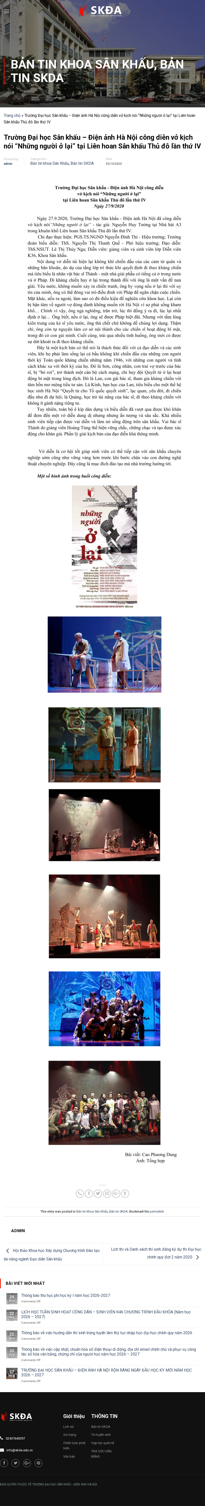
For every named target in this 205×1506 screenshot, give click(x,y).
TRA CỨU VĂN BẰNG (101, 1453)
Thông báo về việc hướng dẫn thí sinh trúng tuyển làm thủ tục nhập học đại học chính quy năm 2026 (106, 1332)
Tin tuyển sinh (101, 1435)
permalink (157, 1211)
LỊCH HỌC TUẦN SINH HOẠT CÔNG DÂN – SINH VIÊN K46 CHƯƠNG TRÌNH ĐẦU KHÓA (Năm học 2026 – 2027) (106, 1314)
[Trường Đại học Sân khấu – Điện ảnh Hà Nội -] (103, 11)
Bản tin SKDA (82, 163)
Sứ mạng (69, 1435)
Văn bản (69, 1456)
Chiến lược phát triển (74, 1445)
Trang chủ (12, 115)
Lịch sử (68, 1427)
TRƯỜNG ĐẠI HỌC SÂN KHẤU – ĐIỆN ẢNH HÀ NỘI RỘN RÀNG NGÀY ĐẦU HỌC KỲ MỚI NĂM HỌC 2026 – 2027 (106, 1372)
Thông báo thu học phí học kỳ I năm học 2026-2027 (65, 1295)
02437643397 (15, 1438)
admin (8, 164)
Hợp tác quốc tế (102, 1443)
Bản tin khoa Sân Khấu (82, 64)
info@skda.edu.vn (19, 1450)
